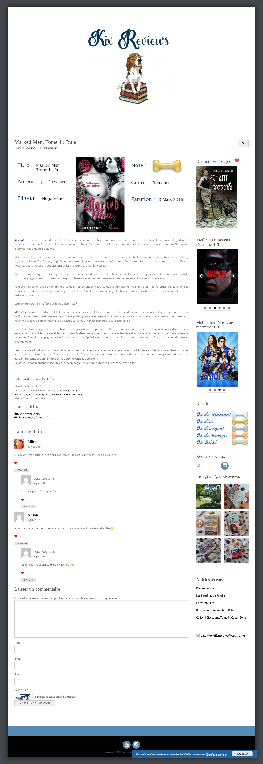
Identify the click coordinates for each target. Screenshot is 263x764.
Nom (17, 643)
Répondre (21, 470)
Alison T (35, 515)
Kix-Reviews (50, 147)
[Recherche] (243, 143)
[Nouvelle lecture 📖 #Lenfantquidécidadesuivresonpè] (208, 523)
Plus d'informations (216, 753)
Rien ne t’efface (205, 588)
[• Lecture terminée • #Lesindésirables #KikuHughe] (236, 523)
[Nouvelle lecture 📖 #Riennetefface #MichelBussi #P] (236, 550)
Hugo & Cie (20, 394)
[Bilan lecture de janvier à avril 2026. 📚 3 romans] (208, 496)
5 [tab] (224, 308)
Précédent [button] (202, 276)
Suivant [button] (233, 276)
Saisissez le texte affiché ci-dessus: (55, 696)
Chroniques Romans (57, 390)
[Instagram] (225, 466)
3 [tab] (215, 308)
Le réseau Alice (205, 603)
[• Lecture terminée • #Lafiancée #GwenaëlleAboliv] (236, 496)
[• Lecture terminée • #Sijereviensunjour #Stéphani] (208, 550)
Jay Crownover (53, 394)
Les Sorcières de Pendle (210, 595)
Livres (73, 390)
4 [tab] (219, 308)
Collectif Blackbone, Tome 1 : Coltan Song (221, 617)
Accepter (242, 754)
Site (16, 674)
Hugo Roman (36, 394)
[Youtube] (127, 745)
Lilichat (33, 442)
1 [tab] (205, 308)
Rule (80, 394)
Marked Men (69, 394)
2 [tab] (210, 308)
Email (17, 658)
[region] (217, 277)
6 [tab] (229, 308)
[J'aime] (15, 463)
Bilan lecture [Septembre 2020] (214, 610)
